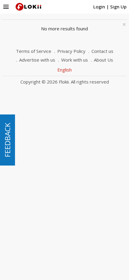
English (64, 70)
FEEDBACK (7, 140)
